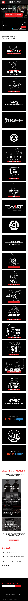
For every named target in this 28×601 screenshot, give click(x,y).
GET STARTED (9, 15)
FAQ (19, 594)
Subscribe (18, 586)
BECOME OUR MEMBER (14, 540)
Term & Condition (10, 594)
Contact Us (18, 15)
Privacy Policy (10, 592)
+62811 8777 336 (11, 552)
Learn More (23, 26)
